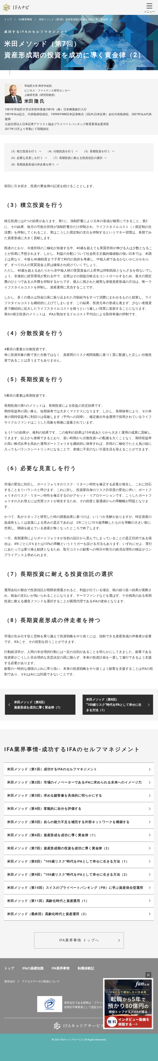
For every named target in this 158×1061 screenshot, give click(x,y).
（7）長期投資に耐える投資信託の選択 (77, 158)
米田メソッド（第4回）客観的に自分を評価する (44, 808)
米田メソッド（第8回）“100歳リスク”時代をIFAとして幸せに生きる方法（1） (68, 861)
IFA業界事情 (25, 19)
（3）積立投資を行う (23, 151)
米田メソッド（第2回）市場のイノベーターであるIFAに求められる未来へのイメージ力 (74, 782)
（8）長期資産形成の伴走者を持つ (31, 164)
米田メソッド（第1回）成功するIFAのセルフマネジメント (52, 769)
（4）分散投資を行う (60, 151)
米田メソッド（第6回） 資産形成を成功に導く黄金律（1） (38, 704)
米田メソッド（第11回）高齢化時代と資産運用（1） (48, 901)
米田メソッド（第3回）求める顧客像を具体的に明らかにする (54, 795)
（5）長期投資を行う (96, 151)
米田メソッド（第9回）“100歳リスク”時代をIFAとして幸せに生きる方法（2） (68, 874)
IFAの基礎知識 (33, 968)
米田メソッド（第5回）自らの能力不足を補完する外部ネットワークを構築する (68, 822)
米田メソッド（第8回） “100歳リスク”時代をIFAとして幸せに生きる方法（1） (113, 705)
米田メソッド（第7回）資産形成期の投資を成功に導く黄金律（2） (59, 848)
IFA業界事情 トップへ (79, 940)
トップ (8, 19)
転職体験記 (86, 968)
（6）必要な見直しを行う (26, 158)
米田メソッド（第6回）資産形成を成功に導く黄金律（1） (52, 835)
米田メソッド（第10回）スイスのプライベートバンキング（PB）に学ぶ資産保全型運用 (75, 888)
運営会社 (9, 981)
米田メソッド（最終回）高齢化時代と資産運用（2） (47, 914)
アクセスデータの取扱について (41, 981)
